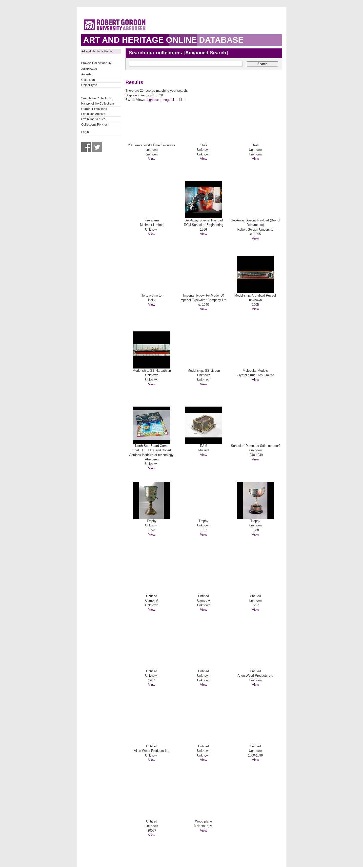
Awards (86, 74)
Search (262, 64)
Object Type (89, 85)
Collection (88, 80)
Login (85, 132)
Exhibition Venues (93, 119)
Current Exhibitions (94, 109)
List (181, 100)
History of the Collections (98, 103)
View (151, 159)
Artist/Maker (89, 69)
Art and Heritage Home (96, 51)
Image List (169, 100)
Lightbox (153, 100)
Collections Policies (94, 124)
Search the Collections (96, 98)
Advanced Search (205, 52)
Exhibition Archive (93, 114)
